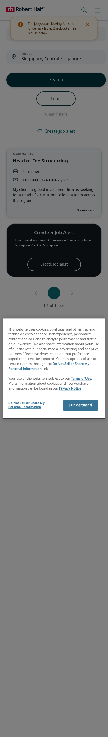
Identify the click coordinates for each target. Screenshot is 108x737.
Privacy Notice (70, 388)
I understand (80, 405)
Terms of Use (81, 378)
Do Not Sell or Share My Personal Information (26, 405)
